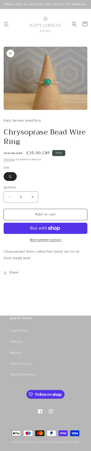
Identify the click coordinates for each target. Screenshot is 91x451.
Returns (16, 353)
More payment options (45, 239)
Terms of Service (23, 375)
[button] (6, 24)
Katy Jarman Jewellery (37, 442)
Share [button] (13, 272)
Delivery (16, 342)
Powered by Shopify (66, 442)
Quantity (10, 187)
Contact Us (18, 331)
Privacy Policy (20, 364)
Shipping (9, 159)
